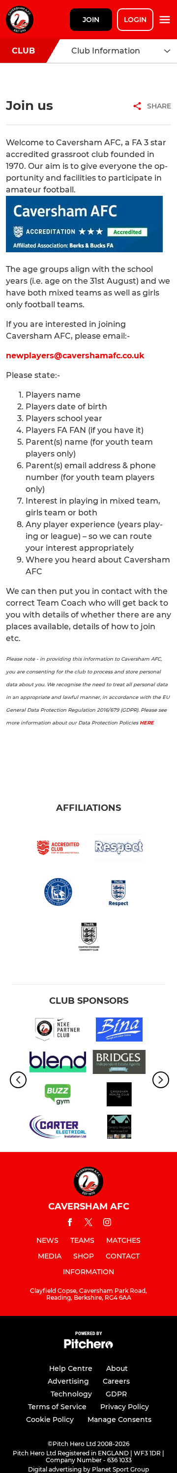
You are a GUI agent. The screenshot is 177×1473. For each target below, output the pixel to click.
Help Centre (70, 1368)
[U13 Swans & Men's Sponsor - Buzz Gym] (58, 1096)
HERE (147, 723)
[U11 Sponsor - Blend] (58, 1063)
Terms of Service (57, 1406)
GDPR (116, 1394)
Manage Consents (119, 1419)
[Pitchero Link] (88, 1346)
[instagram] (107, 1224)
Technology (71, 1394)
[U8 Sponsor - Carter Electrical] (58, 1128)
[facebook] (70, 1224)
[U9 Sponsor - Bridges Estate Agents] (119, 1063)
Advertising (68, 1381)
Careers (116, 1381)
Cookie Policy (50, 1419)
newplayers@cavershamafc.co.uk (75, 355)
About (117, 1368)
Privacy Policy (124, 1406)
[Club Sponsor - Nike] (58, 1031)
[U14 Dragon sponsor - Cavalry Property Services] (119, 1128)
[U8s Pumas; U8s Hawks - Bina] (119, 1031)
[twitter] (88, 1224)
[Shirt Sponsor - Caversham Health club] (119, 1096)
